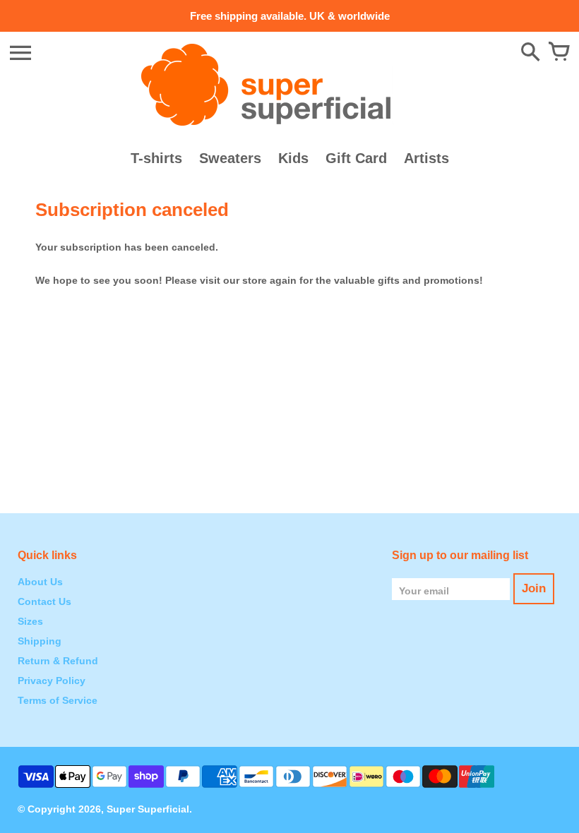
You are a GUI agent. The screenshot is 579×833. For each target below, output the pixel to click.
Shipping (39, 641)
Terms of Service (57, 700)
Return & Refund (58, 660)
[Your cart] (558, 53)
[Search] (530, 53)
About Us (40, 581)
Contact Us (44, 601)
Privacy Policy (51, 680)
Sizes (30, 621)
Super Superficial (148, 809)
